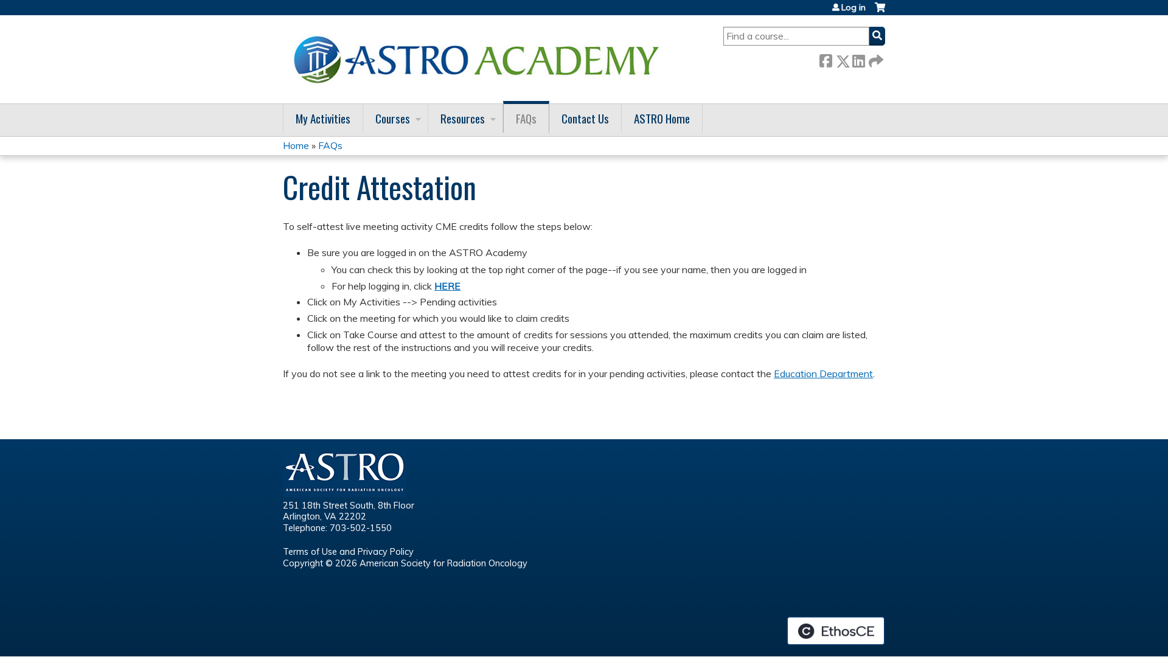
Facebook (825, 59)
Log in (853, 7)
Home (296, 145)
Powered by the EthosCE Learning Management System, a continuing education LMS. (836, 630)
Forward (875, 59)
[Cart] (880, 12)
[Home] (480, 59)
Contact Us (585, 118)
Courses (392, 118)
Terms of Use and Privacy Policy (348, 551)
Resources (462, 118)
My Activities (323, 118)
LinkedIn (858, 59)
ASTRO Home (662, 118)
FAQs (526, 118)
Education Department (823, 373)
